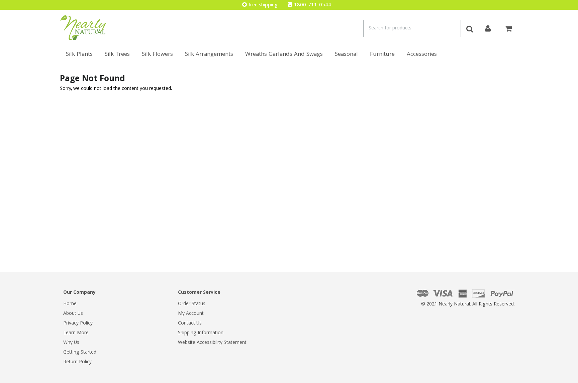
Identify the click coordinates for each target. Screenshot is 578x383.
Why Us (71, 343)
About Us (73, 314)
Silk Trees (117, 54)
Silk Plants (79, 54)
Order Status (191, 304)
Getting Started (79, 353)
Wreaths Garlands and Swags (284, 54)
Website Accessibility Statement (212, 343)
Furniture (382, 54)
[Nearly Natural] (83, 28)
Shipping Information (200, 333)
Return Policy (77, 362)
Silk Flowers (157, 54)
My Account (191, 314)
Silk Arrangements (209, 54)
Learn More (76, 333)
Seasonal (346, 54)
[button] (577, 379)
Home (70, 304)
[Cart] (508, 28)
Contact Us (190, 324)
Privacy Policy (78, 324)
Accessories (422, 54)
